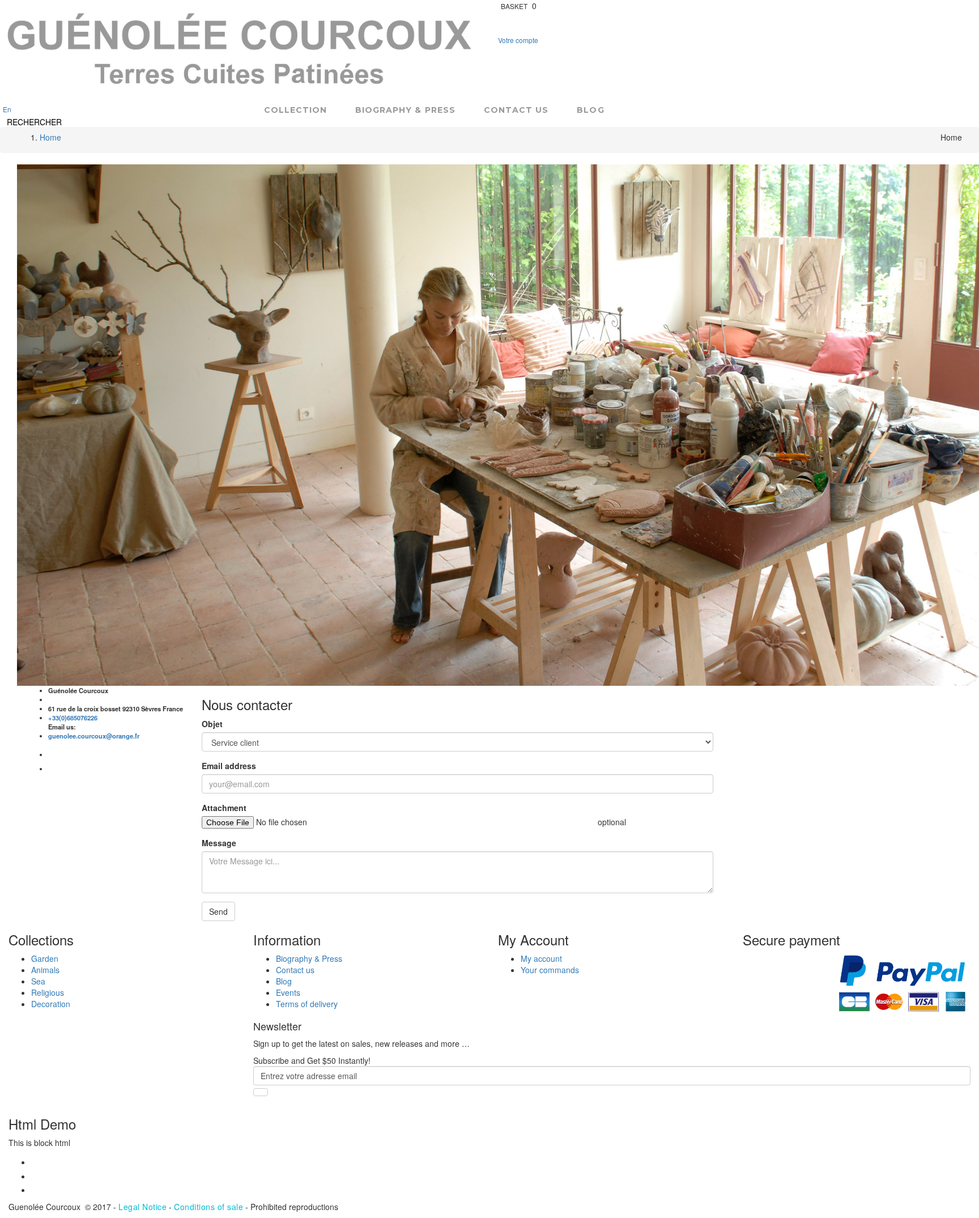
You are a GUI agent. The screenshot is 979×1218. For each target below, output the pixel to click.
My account (541, 958)
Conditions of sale (208, 1206)
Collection (295, 110)
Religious (47, 992)
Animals (45, 969)
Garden (44, 958)
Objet (212, 723)
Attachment (224, 807)
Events (288, 992)
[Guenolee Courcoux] (240, 51)
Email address (229, 765)
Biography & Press (405, 110)
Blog (590, 110)
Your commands (550, 969)
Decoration (50, 1003)
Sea (38, 981)
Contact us (516, 110)
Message (219, 842)
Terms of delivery (307, 1003)
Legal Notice (142, 1206)
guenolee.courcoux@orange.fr (93, 735)
